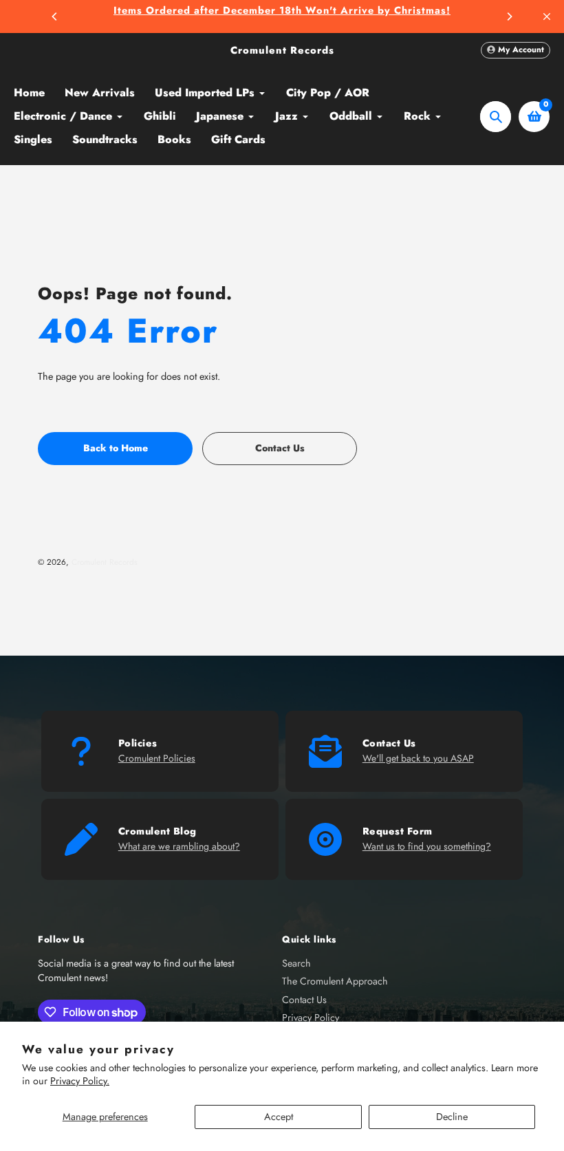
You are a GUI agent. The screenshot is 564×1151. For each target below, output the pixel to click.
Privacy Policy (310, 1017)
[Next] (509, 16)
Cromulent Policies (156, 758)
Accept (278, 1116)
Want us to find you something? (426, 846)
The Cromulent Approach (335, 981)
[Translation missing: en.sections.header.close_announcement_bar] (547, 16)
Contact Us (304, 1000)
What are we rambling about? (179, 846)
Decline (452, 1116)
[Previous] (55, 16)
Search (296, 963)
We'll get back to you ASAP (418, 758)
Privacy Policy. (79, 1081)
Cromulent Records (282, 50)
